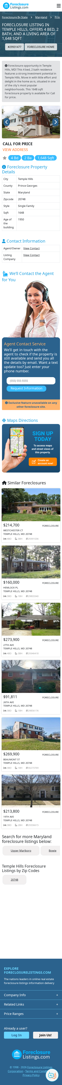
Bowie (52, 850)
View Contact (31, 248)
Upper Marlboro (21, 850)
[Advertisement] (31, 920)
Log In (16, 1035)
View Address (15, 149)
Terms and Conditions (39, 1071)
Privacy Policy (31, 1075)
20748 (14, 880)
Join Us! (45, 1035)
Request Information (26, 388)
